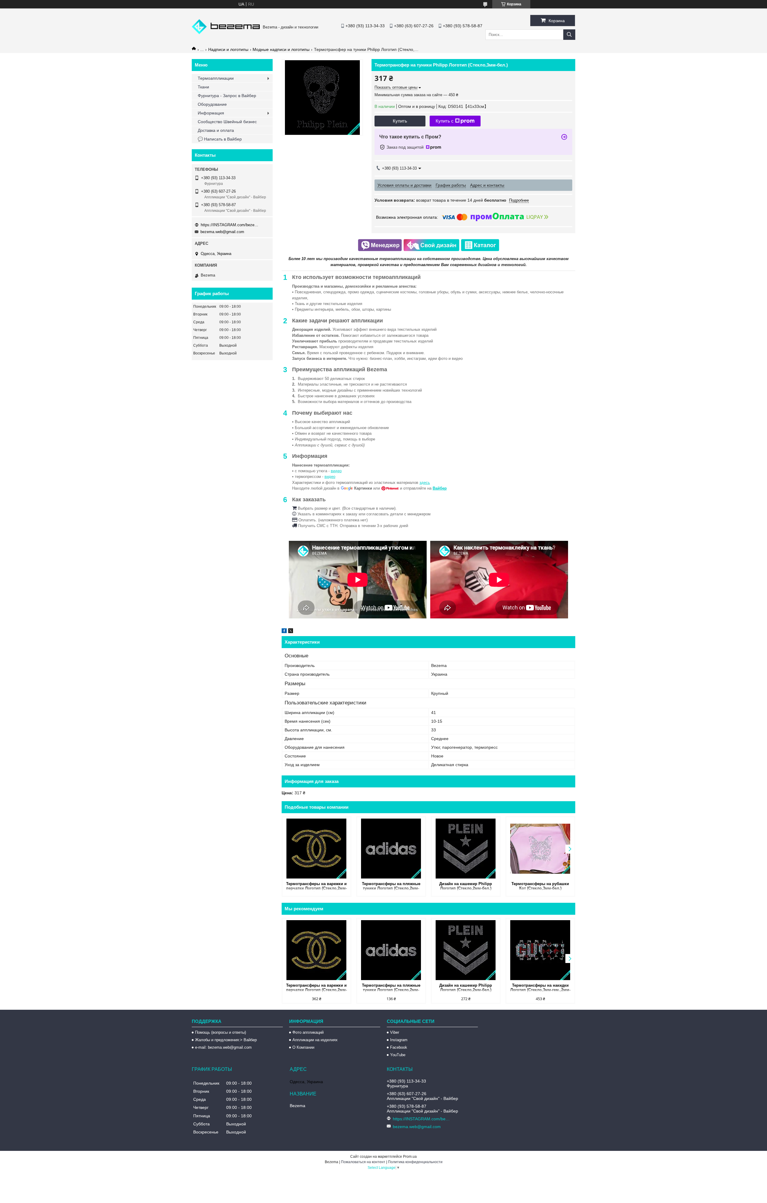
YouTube (397, 1055)
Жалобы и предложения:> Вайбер (226, 1040)
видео (336, 471)
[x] (290, 631)
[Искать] (569, 34)
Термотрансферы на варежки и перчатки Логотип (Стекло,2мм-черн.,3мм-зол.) (316, 886)
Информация (211, 113)
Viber (394, 1032)
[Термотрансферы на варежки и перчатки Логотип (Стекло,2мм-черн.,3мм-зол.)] (316, 849)
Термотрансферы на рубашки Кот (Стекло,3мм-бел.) (540, 886)
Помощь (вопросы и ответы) (220, 1032)
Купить (400, 120)
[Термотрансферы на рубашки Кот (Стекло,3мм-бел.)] (540, 849)
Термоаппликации (216, 78)
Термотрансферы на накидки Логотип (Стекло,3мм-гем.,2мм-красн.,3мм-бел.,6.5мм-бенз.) (540, 988)
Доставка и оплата (216, 130)
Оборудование (212, 104)
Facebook (398, 1047)
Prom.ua (410, 1156)
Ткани (203, 86)
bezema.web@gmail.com (222, 232)
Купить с (445, 120)
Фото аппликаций (308, 1032)
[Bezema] (226, 32)
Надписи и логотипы (228, 49)
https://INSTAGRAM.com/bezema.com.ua (231, 225)
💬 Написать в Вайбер (220, 139)
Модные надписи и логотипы (281, 49)
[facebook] (284, 631)
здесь (424, 482)
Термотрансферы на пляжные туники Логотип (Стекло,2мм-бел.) (391, 886)
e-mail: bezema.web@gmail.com (223, 1047)
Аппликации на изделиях (315, 1040)
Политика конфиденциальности (415, 1162)
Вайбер (440, 488)
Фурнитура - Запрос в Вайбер (227, 95)
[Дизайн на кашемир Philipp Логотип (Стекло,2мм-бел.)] (465, 849)
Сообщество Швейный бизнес (227, 121)
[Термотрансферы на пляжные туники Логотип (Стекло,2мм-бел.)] (391, 849)
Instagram (398, 1040)
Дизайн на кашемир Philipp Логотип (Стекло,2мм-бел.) (465, 886)
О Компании (303, 1047)
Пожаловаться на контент (363, 1162)
